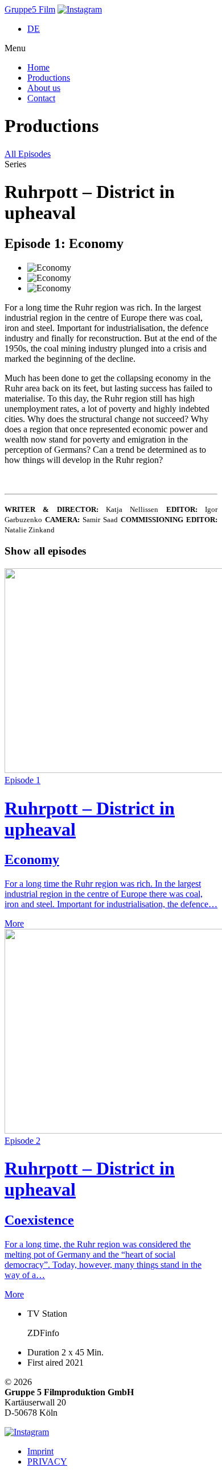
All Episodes (28, 154)
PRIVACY (47, 1461)
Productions (48, 77)
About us (43, 88)
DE (33, 29)
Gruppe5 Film (30, 9)
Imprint (40, 1451)
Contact (41, 98)
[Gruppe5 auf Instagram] (79, 9)
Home (38, 67)
